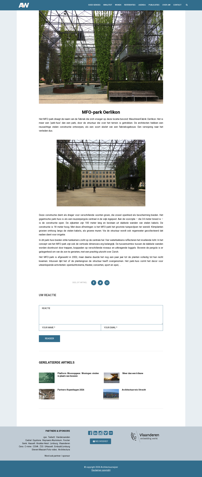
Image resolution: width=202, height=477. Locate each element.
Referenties (129, 5)
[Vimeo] (106, 433)
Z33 (41, 446)
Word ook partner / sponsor (57, 456)
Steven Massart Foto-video (44, 449)
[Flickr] (111, 433)
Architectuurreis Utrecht (134, 390)
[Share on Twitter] (100, 282)
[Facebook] (90, 433)
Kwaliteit (107, 5)
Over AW (166, 5)
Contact (177, 5)
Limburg (54, 443)
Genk (24, 443)
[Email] (107, 282)
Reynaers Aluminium (52, 440)
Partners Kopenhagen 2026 (71, 390)
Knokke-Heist (43, 443)
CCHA (35, 446)
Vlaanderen (64, 443)
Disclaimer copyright (101, 470)
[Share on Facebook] (93, 282)
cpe (45, 437)
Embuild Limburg (62, 446)
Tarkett (51, 437)
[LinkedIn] (95, 433)
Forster (66, 440)
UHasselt (49, 446)
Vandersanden (63, 437)
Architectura (64, 449)
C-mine (28, 446)
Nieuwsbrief (101, 441)
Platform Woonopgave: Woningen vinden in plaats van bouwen (78, 374)
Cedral (28, 440)
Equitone (37, 440)
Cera (21, 446)
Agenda (142, 5)
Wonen (118, 5)
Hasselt (31, 443)
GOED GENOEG (94, 5)
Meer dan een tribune (132, 373)
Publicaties (154, 5)
